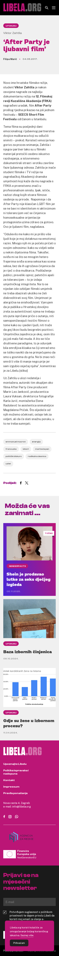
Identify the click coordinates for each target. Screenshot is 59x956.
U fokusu (11, 26)
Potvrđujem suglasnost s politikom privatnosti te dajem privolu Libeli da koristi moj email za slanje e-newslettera (32, 917)
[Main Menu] (53, 8)
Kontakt (9, 780)
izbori (26, 449)
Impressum (11, 786)
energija (36, 442)
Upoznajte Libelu (15, 764)
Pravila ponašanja (15, 793)
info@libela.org (21, 806)
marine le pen (42, 449)
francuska (11, 449)
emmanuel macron (16, 442)
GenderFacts (17, 566)
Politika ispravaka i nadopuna (16, 772)
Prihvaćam (19, 943)
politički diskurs (14, 456)
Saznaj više (26, 935)
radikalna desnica (37, 456)
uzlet (8, 463)
